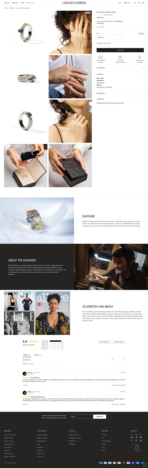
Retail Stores (72, 441)
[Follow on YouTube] (132, 437)
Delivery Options (9, 438)
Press (38, 444)
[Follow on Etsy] (141, 437)
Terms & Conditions (9, 457)
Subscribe (99, 417)
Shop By (6, 3)
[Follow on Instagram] (136, 434)
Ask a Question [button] (105, 342)
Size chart (141, 33)
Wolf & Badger (106, 441)
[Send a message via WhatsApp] (145, 465)
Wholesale (72, 444)
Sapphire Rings (120, 103)
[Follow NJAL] (136, 440)
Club (119, 3)
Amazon (104, 435)
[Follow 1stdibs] (132, 440)
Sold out (120, 50)
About (22, 3)
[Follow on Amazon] (136, 437)
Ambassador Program (75, 438)
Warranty (6, 450)
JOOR (103, 450)
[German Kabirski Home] (137, 447)
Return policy (8, 447)
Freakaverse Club (74, 435)
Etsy (103, 438)
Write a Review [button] (119, 342)
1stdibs (104, 444)
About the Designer (42, 435)
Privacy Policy (8, 453)
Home (5, 8)
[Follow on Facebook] (132, 434)
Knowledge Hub (41, 441)
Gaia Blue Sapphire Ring (22, 8)
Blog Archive (40, 453)
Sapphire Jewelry (111, 103)
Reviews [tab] (25, 355)
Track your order (8, 441)
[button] (122, 385)
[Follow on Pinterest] (141, 434)
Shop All (11, 8)
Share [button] (26, 385)
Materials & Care (9, 444)
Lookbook (40, 450)
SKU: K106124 (101, 27)
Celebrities (40, 447)
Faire (103, 447)
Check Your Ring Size (10, 435)
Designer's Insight (42, 438)
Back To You (30, 3)
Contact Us (40, 457)
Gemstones (15, 3)
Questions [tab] (36, 355)
